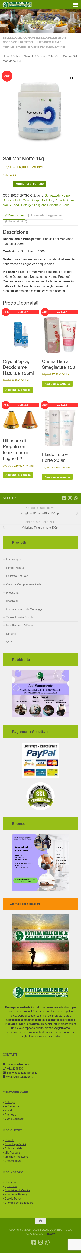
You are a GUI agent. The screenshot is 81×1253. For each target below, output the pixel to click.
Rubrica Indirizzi (14, 1148)
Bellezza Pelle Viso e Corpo (54, 56)
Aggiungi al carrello (30, 183)
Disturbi (11, 633)
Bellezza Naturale (23, 56)
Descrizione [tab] (16, 215)
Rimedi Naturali (15, 567)
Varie (61, 46)
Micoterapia (13, 559)
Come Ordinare (14, 1118)
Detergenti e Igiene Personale (33, 46)
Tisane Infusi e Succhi (19, 617)
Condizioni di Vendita (17, 1190)
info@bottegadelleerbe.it (22, 1072)
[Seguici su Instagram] (70, 498)
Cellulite (20, 42)
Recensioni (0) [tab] (17, 221)
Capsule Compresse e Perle (23, 584)
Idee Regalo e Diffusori (20, 625)
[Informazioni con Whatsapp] (76, 498)
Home (6, 56)
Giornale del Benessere (19, 1202)
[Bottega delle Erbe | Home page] (22, 4)
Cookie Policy (13, 1198)
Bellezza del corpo (18, 37)
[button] (71, 78)
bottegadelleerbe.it (18, 1064)
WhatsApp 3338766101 (20, 1076)
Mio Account (12, 1152)
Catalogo (10, 1102)
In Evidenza (12, 1106)
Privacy (50, 1233)
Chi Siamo (11, 1182)
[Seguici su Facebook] (64, 498)
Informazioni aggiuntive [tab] (46, 215)
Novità (8, 1110)
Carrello (9, 1140)
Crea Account (13, 1160)
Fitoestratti (12, 592)
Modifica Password (16, 1156)
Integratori (12, 600)
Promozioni (11, 1114)
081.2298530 (15, 1068)
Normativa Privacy (16, 1194)
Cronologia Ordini (15, 1144)
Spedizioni (11, 1186)
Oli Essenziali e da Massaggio (24, 609)
